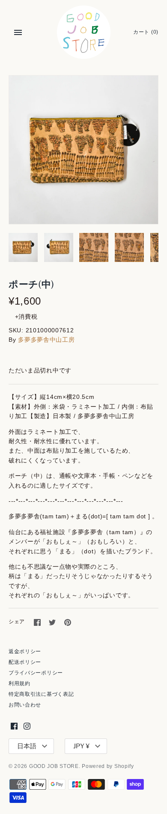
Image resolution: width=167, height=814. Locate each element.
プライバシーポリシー (36, 673)
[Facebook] (14, 726)
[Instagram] (27, 726)
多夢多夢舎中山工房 (46, 339)
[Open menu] (18, 32)
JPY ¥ (81, 746)
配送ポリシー (25, 662)
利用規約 (19, 683)
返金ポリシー (25, 651)
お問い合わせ (25, 705)
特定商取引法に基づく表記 (41, 694)
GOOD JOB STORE (54, 766)
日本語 (26, 746)
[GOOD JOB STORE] (83, 32)
